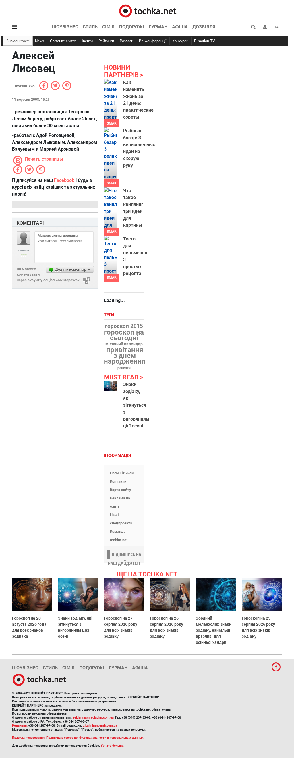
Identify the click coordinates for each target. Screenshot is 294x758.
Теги (109, 315)
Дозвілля (203, 27)
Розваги (126, 41)
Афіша (180, 27)
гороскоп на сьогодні (124, 335)
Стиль (90, 27)
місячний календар (124, 344)
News (39, 41)
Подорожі (131, 27)
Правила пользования (28, 738)
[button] (264, 27)
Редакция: (20, 726)
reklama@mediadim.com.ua (93, 717)
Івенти (87, 41)
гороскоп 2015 (124, 326)
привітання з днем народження (124, 355)
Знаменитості (18, 41)
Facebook (64, 180)
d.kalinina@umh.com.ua (100, 726)
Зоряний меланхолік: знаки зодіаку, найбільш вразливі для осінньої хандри (213, 630)
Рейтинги (106, 41)
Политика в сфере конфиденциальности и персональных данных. (95, 738)
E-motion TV (204, 41)
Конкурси (180, 41)
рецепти (124, 368)
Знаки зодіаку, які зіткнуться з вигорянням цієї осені (136, 405)
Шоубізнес (65, 27)
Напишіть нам (122, 473)
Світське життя (63, 41)
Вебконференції (153, 41)
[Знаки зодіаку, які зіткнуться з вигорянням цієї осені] (110, 386)
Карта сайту (120, 490)
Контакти (118, 481)
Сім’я (108, 27)
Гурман (158, 27)
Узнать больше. (112, 746)
